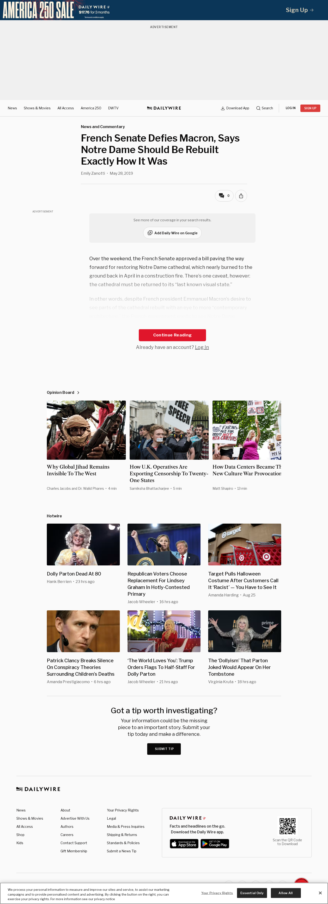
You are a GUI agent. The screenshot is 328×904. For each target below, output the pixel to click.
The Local (195, 325)
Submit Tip (164, 749)
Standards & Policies (123, 843)
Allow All (286, 893)
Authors (67, 826)
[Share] (241, 196)
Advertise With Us (75, 818)
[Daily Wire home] (164, 108)
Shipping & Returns (122, 835)
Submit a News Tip (121, 851)
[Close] (320, 893)
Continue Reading (172, 335)
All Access (65, 108)
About (65, 810)
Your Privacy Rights (123, 810)
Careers (67, 835)
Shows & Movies (37, 108)
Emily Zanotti (93, 173)
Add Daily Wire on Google (176, 233)
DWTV (113, 108)
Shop (20, 835)
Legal (111, 818)
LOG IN (291, 108)
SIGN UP (310, 108)
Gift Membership (74, 851)
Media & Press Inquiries (126, 826)
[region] (164, 893)
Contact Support (74, 843)
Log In (202, 347)
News (12, 108)
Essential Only (252, 893)
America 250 (91, 108)
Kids (19, 843)
